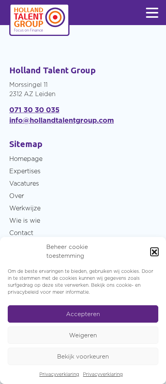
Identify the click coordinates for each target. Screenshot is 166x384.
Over (16, 196)
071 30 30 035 (34, 109)
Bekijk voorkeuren (83, 356)
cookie (124, 285)
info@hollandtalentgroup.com (61, 120)
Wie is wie (24, 220)
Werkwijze (25, 208)
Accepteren (83, 314)
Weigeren (83, 335)
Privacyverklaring (59, 374)
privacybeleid (23, 292)
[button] (154, 251)
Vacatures (24, 183)
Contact (21, 233)
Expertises (25, 171)
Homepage (25, 158)
